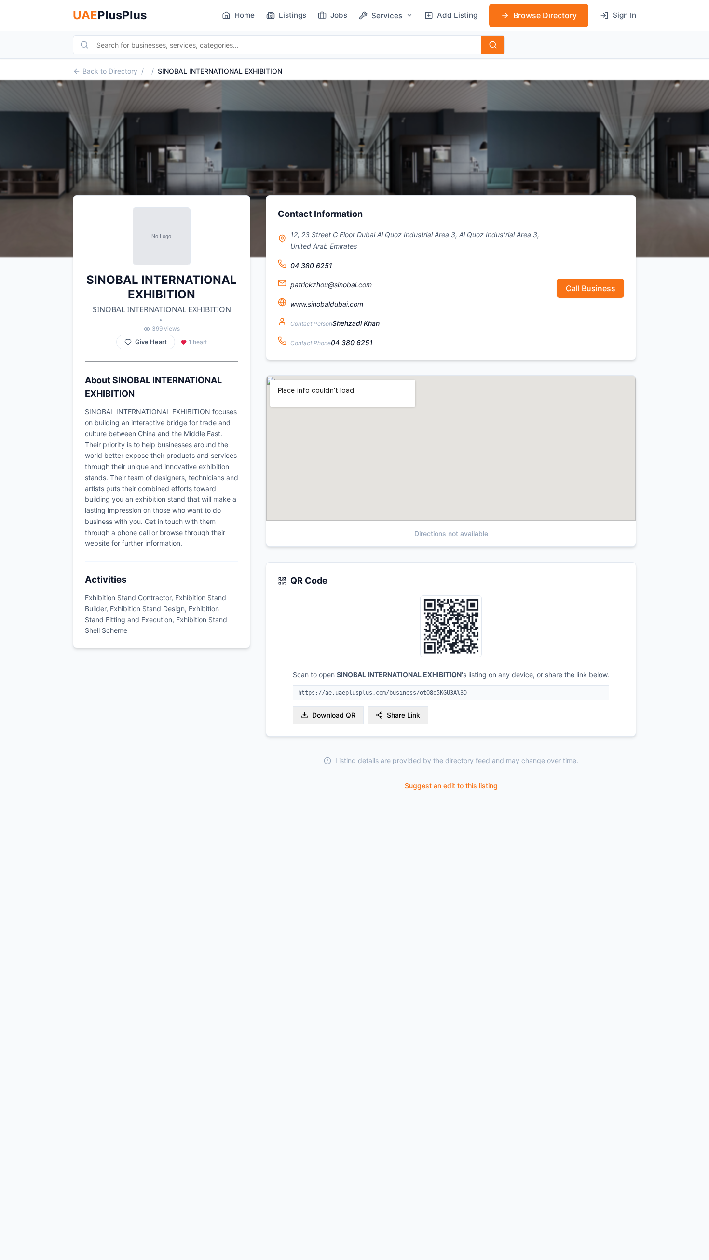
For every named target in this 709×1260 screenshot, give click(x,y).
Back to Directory (109, 71)
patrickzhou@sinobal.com (331, 285)
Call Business (590, 288)
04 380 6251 (311, 265)
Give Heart (151, 342)
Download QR (333, 715)
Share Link (403, 715)
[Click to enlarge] (451, 626)
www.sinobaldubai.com (326, 304)
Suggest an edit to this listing (451, 785)
